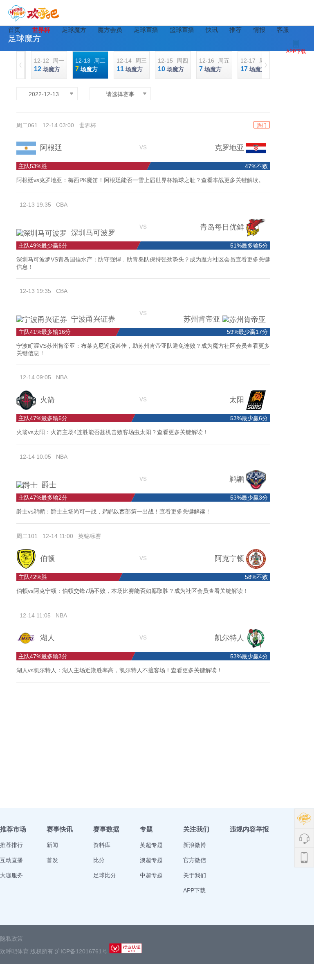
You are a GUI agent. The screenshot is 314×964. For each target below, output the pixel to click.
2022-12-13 (44, 94)
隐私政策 (11, 938)
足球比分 (104, 875)
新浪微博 (194, 845)
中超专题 (151, 875)
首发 (52, 860)
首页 (14, 29)
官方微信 (194, 860)
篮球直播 (182, 29)
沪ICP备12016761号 (81, 951)
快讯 (212, 29)
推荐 (235, 29)
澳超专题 (151, 860)
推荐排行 (11, 845)
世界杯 (41, 29)
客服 (283, 29)
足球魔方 (74, 29)
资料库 (101, 845)
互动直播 (11, 860)
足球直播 (146, 29)
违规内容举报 (249, 829)
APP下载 (194, 890)
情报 (259, 29)
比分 (99, 860)
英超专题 (151, 845)
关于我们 (194, 875)
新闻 (52, 845)
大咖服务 (11, 875)
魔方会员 (110, 29)
